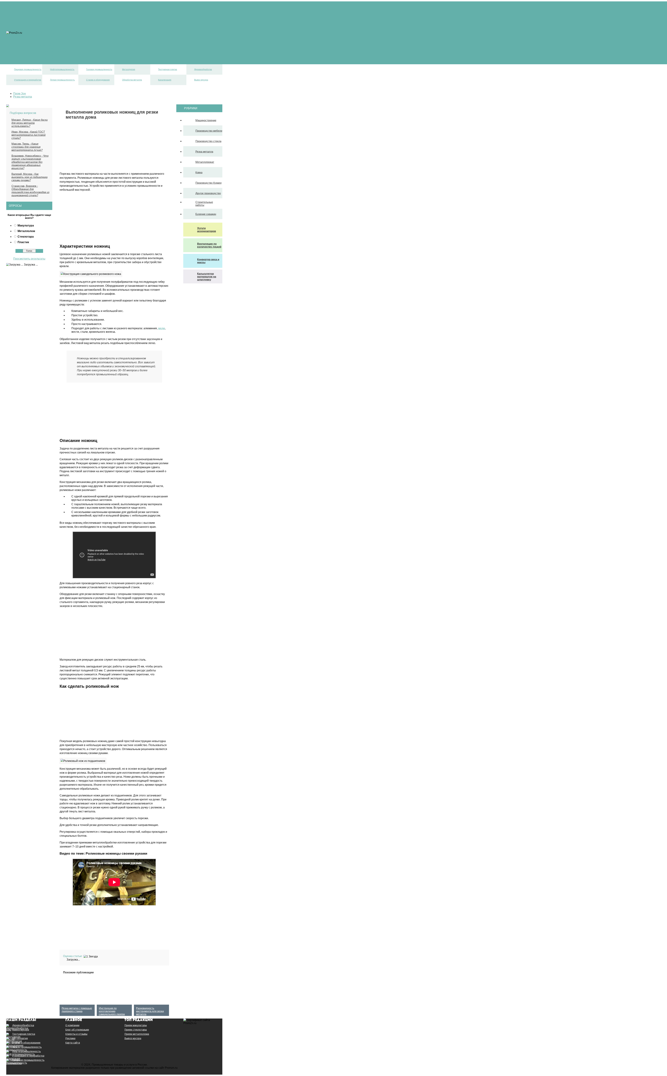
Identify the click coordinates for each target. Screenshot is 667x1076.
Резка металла (204, 151)
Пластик (23, 242)
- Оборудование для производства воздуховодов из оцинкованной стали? (30, 190)
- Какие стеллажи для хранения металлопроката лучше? (27, 146)
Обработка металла (50, 54)
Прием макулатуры (135, 1025)
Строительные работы (204, 203)
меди (161, 328)
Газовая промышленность (54, 32)
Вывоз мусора (46, 60)
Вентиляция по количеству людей (209, 245)
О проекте (43, 14)
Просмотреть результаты (29, 258)
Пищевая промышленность (55, 26)
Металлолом (26, 231)
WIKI (40, 23)
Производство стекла (208, 141)
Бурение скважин (205, 214)
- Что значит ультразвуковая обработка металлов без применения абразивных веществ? (29, 162)
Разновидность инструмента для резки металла (150, 1011)
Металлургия (45, 35)
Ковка (198, 172)
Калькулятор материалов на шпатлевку (206, 276)
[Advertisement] (89, 144)
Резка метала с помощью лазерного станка (77, 1010)
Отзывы (42, 4)
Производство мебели (208, 130)
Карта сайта (72, 1042)
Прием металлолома (136, 1034)
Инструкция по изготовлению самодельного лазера (112, 1011)
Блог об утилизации (77, 1029)
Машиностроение (205, 120)
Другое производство (208, 193)
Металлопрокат (204, 161)
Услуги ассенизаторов (206, 230)
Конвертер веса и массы (208, 261)
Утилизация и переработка (54, 45)
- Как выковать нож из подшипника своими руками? (29, 177)
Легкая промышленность (53, 48)
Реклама (42, 17)
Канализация (45, 57)
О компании (72, 1025)
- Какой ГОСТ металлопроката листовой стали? (28, 134)
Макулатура (26, 225)
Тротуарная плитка (49, 39)
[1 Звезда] (91, 956)
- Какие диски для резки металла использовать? (29, 122)
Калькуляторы (46, 10)
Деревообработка (48, 42)
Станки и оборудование (52, 51)
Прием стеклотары (135, 1029)
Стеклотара (26, 236)
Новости (42, 7)
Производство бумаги (208, 182)
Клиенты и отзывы (76, 1034)
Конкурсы (43, 20)
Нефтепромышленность (53, 29)
